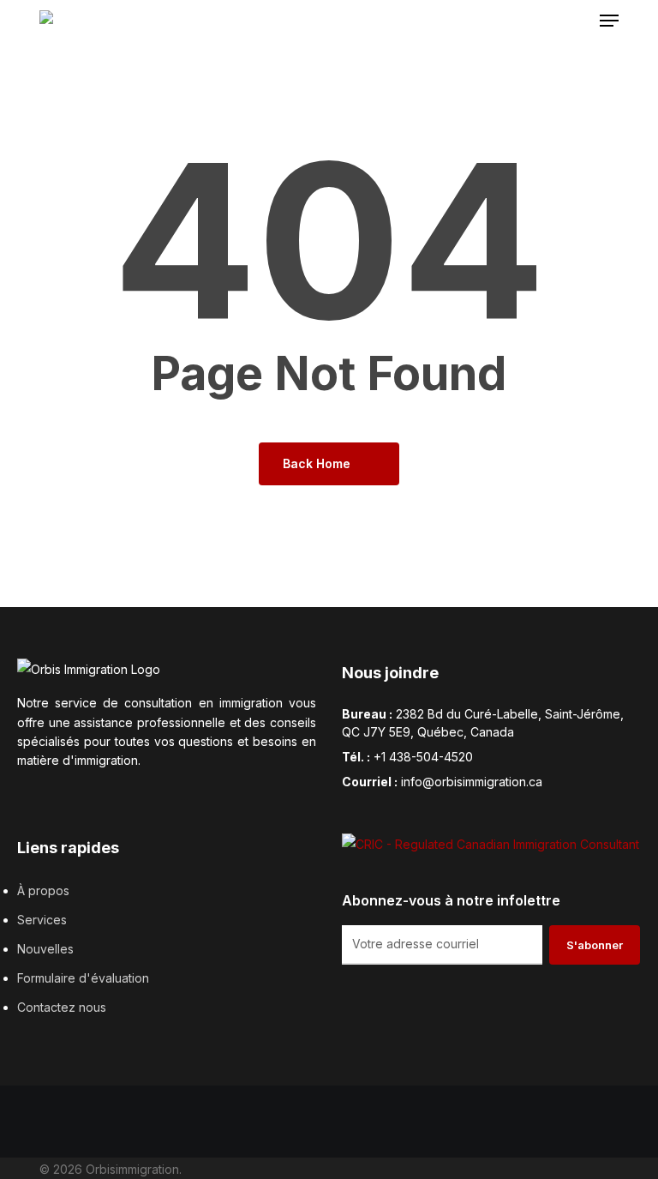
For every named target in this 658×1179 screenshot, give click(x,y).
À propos (43, 890)
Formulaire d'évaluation (83, 978)
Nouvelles (45, 948)
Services (42, 919)
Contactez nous (61, 1007)
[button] (609, 20)
